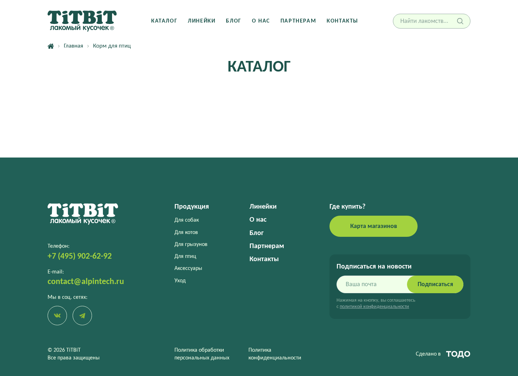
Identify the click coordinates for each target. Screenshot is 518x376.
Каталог (164, 21)
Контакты (342, 21)
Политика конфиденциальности (274, 354)
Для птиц (185, 256)
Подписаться (435, 284)
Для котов (186, 232)
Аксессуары (188, 268)
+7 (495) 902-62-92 (80, 256)
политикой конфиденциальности (374, 306)
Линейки (201, 21)
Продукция (191, 206)
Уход (180, 281)
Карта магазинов (373, 226)
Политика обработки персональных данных (201, 354)
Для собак (186, 220)
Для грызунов (191, 244)
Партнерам (298, 21)
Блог (233, 21)
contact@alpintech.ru (86, 282)
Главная (73, 46)
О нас (261, 21)
